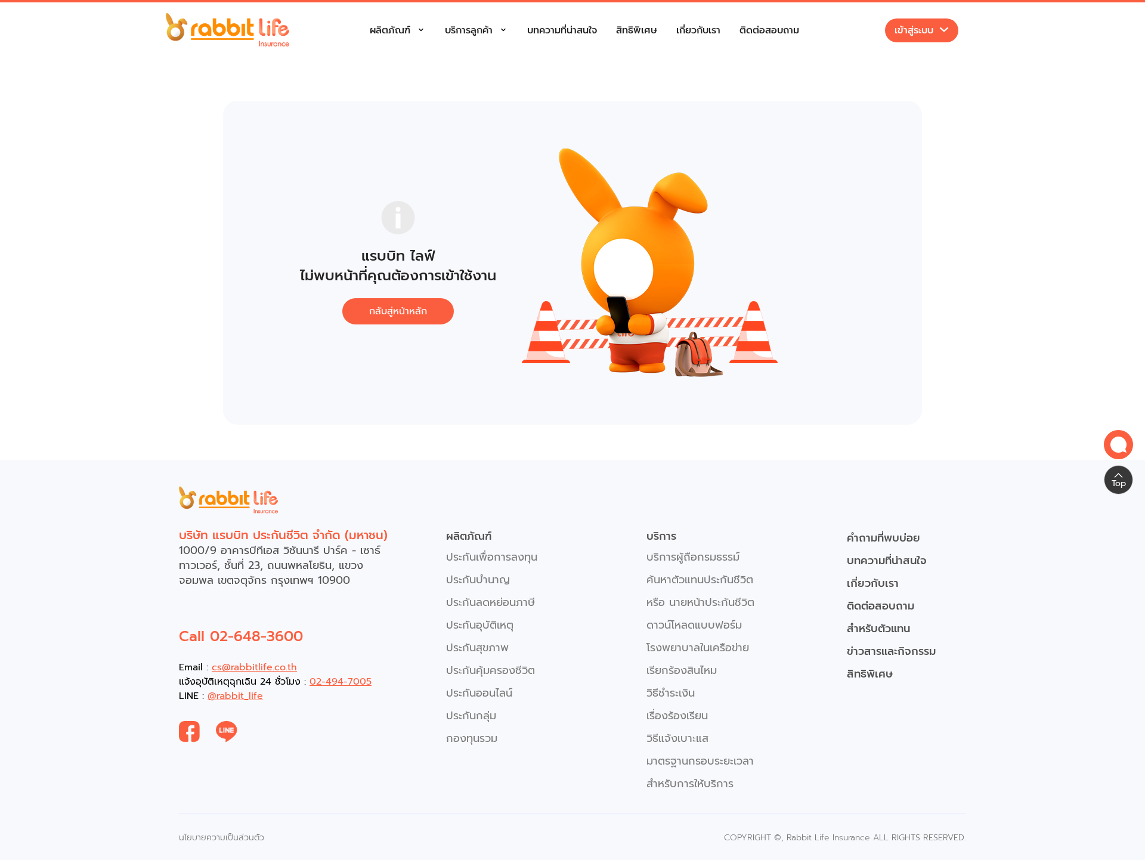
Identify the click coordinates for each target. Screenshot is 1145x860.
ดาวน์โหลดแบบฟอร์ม (694, 625)
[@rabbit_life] (234, 732)
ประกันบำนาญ (478, 579)
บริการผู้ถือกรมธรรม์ (692, 557)
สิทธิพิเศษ (636, 30)
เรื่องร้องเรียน (677, 715)
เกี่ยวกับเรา (698, 30)
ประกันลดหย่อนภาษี (490, 602)
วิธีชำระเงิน (670, 693)
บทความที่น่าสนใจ (562, 30)
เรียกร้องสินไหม (681, 670)
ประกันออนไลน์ (479, 693)
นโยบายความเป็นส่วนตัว (221, 837)
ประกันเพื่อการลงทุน (491, 557)
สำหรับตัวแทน (878, 628)
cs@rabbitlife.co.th (254, 667)
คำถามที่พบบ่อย (883, 538)
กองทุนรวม (471, 738)
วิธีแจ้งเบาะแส (677, 738)
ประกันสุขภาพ (477, 647)
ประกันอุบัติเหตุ (479, 625)
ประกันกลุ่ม (471, 715)
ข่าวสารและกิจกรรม (891, 651)
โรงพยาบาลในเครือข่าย (697, 647)
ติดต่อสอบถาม (769, 30)
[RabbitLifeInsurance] (197, 732)
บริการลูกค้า (469, 30)
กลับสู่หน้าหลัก (398, 311)
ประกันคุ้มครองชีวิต (490, 670)
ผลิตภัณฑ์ (390, 30)
